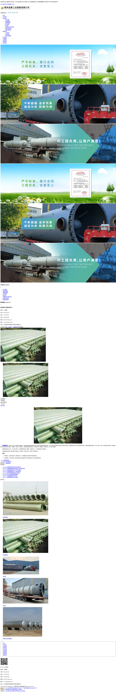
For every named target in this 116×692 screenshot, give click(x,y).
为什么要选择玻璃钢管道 (10, 474)
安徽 (13, 690)
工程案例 (5, 38)
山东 (6, 690)
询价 (1, 405)
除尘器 (6, 25)
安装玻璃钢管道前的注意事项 (11, 472)
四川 (20, 690)
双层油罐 (7, 24)
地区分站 (5, 4)
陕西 (17, 690)
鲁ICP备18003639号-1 (17, 687)
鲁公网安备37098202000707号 (30, 687)
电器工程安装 (8, 28)
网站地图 (9, 4)
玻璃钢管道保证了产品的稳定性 (12, 471)
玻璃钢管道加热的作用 (10, 475)
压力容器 (7, 19)
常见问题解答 (8, 35)
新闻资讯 (5, 31)
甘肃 (22, 690)
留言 (4, 405)
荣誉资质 (5, 40)
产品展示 (5, 18)
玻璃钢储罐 (7, 22)
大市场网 (20, 689)
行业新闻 (7, 34)
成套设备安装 (8, 29)
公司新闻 (7, 32)
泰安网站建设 (14, 689)
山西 (9, 690)
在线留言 (5, 41)
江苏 (15, 690)
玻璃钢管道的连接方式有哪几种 (12, 467)
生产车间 (5, 37)
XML (13, 4)
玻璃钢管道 (7, 21)
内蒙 (24, 690)
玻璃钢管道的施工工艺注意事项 (12, 469)
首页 (4, 15)
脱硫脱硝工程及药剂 (9, 27)
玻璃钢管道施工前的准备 (10, 477)
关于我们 (5, 16)
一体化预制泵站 (5, 461)
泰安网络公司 (8, 689)
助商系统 (10, 687)
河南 (11, 690)
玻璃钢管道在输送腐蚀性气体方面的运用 (14, 468)
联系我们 (5, 43)
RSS (1, 4)
